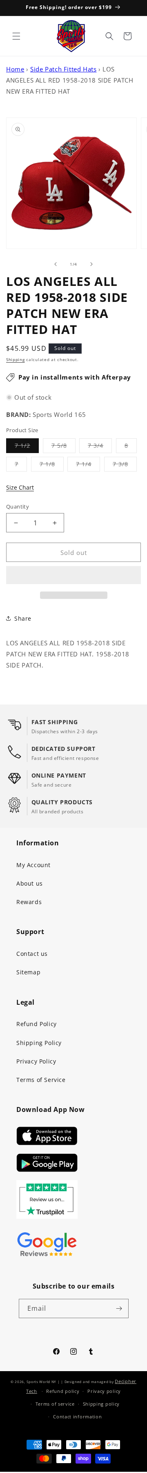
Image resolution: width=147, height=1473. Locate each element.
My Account (33, 865)
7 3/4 (100, 447)
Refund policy (62, 1391)
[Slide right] (91, 264)
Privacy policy (104, 1391)
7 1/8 (52, 466)
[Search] (109, 36)
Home (15, 69)
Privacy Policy (36, 1061)
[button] (73, 575)
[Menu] (16, 36)
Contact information (77, 1416)
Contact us (32, 953)
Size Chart (20, 487)
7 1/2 (27, 447)
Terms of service (55, 1404)
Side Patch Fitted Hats (63, 69)
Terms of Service (41, 1080)
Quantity (17, 506)
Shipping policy (101, 1404)
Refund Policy (36, 1024)
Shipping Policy (39, 1043)
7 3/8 (125, 466)
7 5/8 (63, 447)
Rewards (29, 902)
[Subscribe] (119, 1308)
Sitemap (28, 972)
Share (22, 618)
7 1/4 (88, 466)
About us (29, 883)
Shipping (15, 359)
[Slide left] (56, 264)
